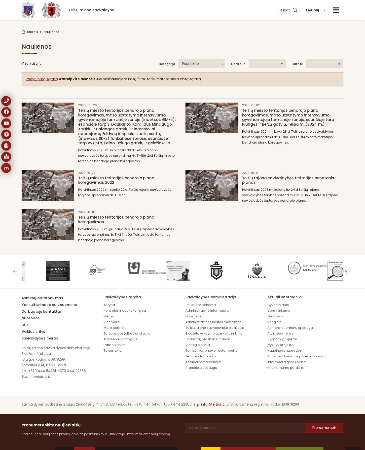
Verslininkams (278, 310)
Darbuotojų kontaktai (41, 311)
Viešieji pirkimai (198, 344)
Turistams (275, 316)
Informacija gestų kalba (286, 362)
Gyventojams (278, 304)
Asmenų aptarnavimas (42, 298)
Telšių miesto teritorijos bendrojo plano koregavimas (116, 220)
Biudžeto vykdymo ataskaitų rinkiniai (214, 333)
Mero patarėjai (115, 327)
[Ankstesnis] (15, 271)
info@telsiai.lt (39, 376)
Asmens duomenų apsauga (290, 327)
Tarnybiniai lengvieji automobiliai (211, 350)
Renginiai (274, 322)
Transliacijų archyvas (120, 339)
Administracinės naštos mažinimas (213, 322)
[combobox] (201, 63)
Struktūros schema (200, 304)
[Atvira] (336, 10)
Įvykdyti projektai (280, 344)
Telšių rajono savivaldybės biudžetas (215, 327)
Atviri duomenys (280, 333)
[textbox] (201, 64)
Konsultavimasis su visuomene (49, 304)
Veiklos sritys (33, 331)
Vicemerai (112, 322)
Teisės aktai (113, 350)
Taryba (109, 304)
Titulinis (32, 32)
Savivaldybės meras (40, 338)
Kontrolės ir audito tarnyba (125, 310)
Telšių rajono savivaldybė (91, 9)
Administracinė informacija (207, 310)
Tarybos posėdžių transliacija (127, 333)
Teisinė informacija (200, 356)
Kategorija (167, 64)
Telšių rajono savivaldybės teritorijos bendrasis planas (288, 180)
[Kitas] (345, 271)
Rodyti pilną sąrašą (42, 79)
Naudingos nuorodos (284, 350)
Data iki (297, 64)
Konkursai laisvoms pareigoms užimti (297, 356)
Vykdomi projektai (282, 339)
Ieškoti (286, 10)
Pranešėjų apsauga (201, 367)
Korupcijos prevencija (203, 362)
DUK (25, 324)
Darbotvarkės (114, 344)
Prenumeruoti (324, 427)
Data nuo (238, 64)
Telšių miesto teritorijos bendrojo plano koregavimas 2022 (116, 180)
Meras (109, 316)
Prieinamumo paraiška (285, 367)
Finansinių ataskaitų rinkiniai (207, 339)
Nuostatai (193, 316)
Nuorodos (31, 318)
